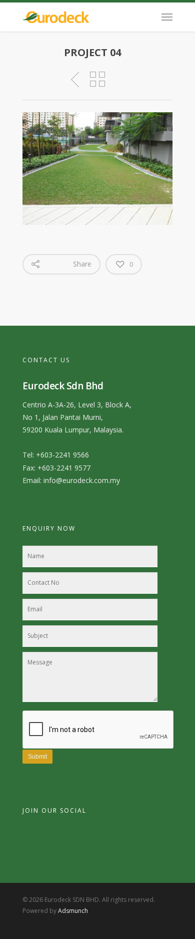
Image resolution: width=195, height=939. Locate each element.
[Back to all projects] (98, 80)
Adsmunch (73, 910)
